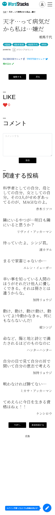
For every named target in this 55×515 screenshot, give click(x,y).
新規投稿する (38, 425)
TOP (4, 12)
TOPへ (17, 425)
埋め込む (7, 63)
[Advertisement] (27, 464)
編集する (17, 77)
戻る (38, 77)
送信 (28, 160)
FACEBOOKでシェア (12, 58)
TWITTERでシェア (36, 58)
